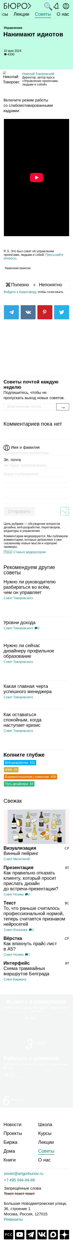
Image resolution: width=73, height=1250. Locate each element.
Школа (45, 1124)
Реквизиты (13, 1219)
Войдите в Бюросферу (20, 292)
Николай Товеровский (38, 74)
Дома (9, 1151)
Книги (10, 1159)
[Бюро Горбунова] (17, 6)
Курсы (44, 1133)
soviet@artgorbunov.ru (23, 1173)
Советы (43, 14)
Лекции (21, 14)
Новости (12, 1124)
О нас (63, 14)
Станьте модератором (29, 552)
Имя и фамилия (25, 447)
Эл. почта (12, 460)
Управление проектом (17, 268)
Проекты (13, 1133)
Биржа (10, 1142)
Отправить (19, 511)
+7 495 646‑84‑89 (19, 1180)
